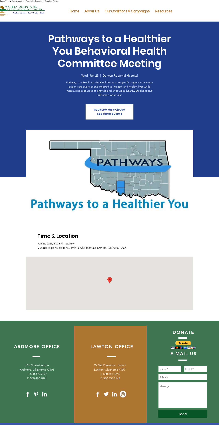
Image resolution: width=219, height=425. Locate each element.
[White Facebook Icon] (27, 394)
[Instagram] (123, 394)
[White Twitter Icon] (106, 394)
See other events (109, 114)
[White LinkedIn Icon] (44, 394)
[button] (183, 345)
